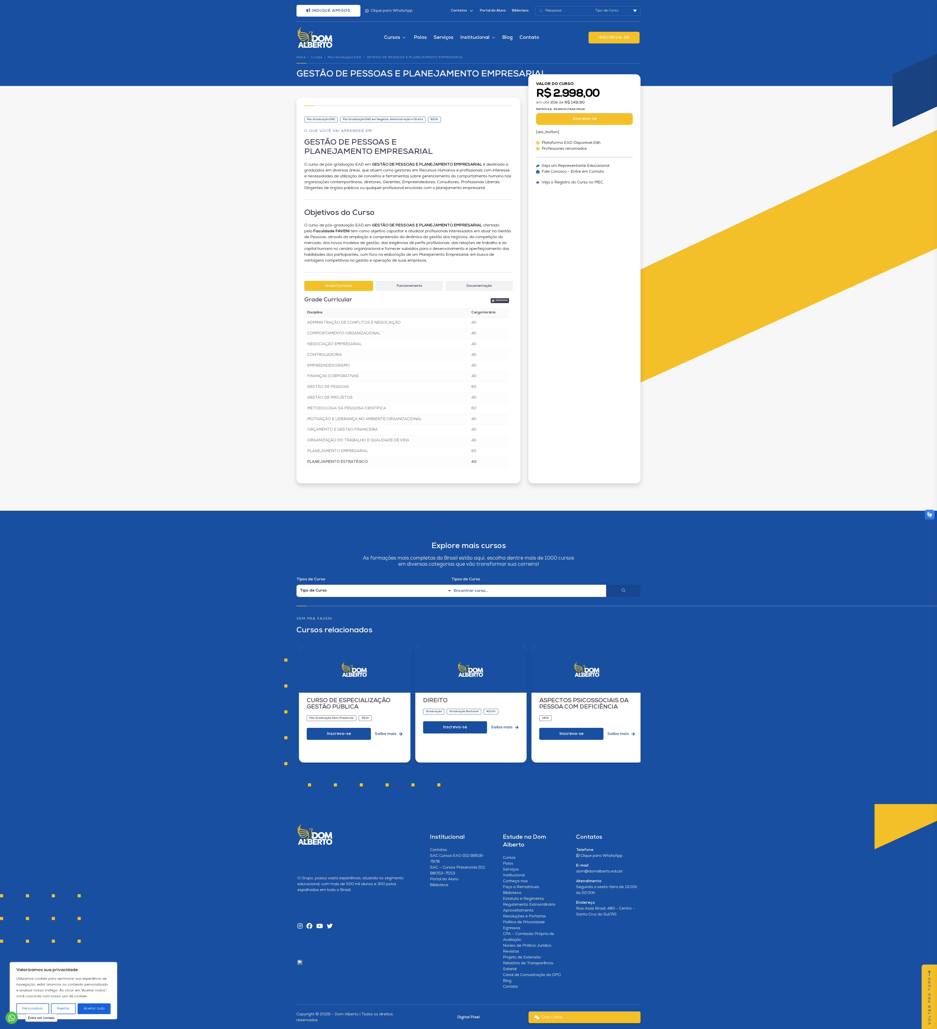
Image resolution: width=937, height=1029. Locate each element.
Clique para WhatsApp (392, 11)
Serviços (443, 37)
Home (301, 57)
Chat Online (551, 1017)
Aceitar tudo (94, 1008)
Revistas (511, 952)
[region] (63, 990)
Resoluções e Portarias (524, 916)
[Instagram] (300, 926)
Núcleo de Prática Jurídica (527, 946)
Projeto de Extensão (522, 957)
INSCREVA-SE (614, 38)
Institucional (514, 875)
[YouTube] (319, 926)
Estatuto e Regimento (523, 899)
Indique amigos (331, 11)
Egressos (511, 928)
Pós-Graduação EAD (344, 57)
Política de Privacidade (524, 922)
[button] (500, 300)
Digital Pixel (468, 1017)
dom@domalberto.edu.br (599, 871)
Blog (507, 37)
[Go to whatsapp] (12, 1018)
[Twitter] (330, 926)
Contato (529, 37)
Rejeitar (63, 1008)
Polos (420, 37)
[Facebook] (309, 926)
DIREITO (435, 701)
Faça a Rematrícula (521, 887)
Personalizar (32, 1008)
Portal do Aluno (493, 10)
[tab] (338, 286)
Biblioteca (520, 10)
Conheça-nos (515, 881)
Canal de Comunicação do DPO (532, 975)
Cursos (316, 57)
